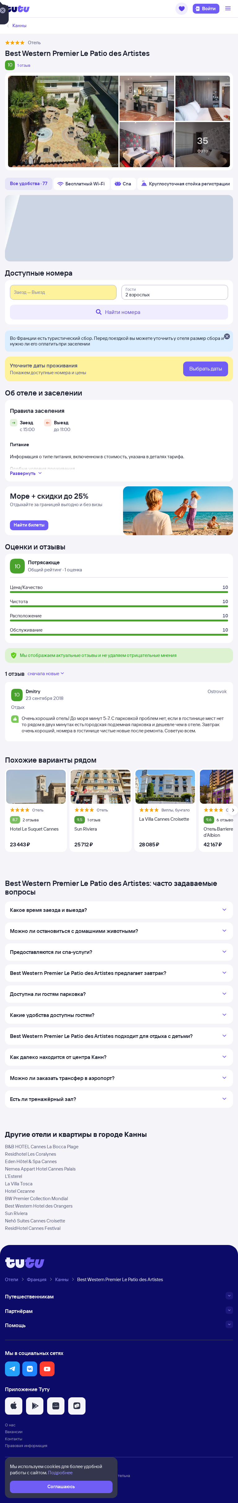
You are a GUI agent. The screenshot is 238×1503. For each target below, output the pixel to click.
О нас (10, 1424)
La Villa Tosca (19, 1184)
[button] (181, 8)
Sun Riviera (16, 1213)
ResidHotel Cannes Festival (32, 1228)
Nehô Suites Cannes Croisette (35, 1221)
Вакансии (13, 1431)
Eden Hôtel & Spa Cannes (31, 1161)
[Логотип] (17, 8)
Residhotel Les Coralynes (30, 1154)
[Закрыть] (227, 337)
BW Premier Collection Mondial (36, 1198)
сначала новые (43, 673)
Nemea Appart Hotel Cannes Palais (40, 1169)
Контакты (13, 1438)
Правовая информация (26, 1445)
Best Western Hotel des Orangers (39, 1206)
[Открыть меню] (228, 8)
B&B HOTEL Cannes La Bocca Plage (41, 1146)
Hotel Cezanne (20, 1191)
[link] (29, 525)
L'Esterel (13, 1176)
